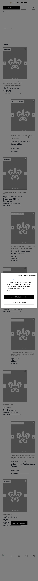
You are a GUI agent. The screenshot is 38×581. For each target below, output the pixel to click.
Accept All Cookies (19, 297)
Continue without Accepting (26, 275)
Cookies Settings (19, 302)
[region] (19, 290)
